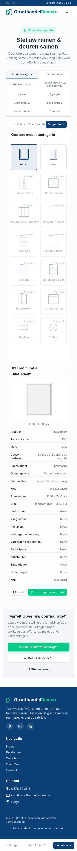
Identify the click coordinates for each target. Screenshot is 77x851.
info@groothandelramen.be (30, 795)
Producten (13, 752)
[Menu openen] (67, 12)
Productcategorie (22, 74)
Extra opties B (55, 102)
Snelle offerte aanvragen (40, 647)
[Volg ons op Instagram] (20, 726)
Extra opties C (22, 111)
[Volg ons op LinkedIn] (30, 726)
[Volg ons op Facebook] (9, 726)
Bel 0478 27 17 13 (40, 658)
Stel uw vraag (40, 669)
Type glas (54, 94)
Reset (20, 592)
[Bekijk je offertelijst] (57, 12)
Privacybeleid (21, 828)
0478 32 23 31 (21, 788)
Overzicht (55, 111)
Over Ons (12, 764)
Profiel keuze (54, 74)
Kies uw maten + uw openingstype (55, 84)
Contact (11, 770)
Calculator (13, 758)
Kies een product (22, 84)
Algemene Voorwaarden (49, 828)
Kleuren (22, 94)
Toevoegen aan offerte (49, 592)
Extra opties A (22, 102)
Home (10, 746)
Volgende (54, 124)
